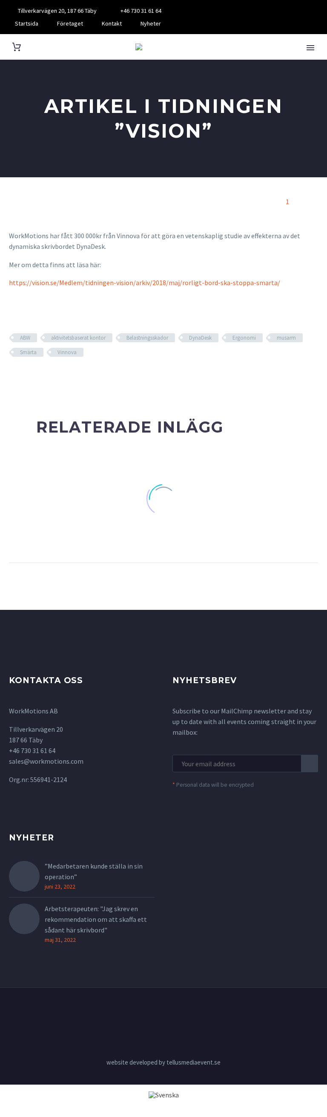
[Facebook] (195, 10)
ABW (25, 337)
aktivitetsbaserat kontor (78, 337)
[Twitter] (26, 377)
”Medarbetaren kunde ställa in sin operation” (94, 871)
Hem (309, 59)
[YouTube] (221, 10)
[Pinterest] (39, 377)
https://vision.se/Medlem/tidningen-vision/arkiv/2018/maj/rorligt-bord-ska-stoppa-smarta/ (144, 282)
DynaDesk (200, 337)
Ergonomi (244, 337)
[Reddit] (76, 377)
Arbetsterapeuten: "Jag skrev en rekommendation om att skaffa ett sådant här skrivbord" (96, 919)
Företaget (70, 23)
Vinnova (67, 352)
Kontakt (112, 23)
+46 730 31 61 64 (140, 10)
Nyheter (151, 23)
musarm (286, 337)
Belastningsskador (147, 337)
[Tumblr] (51, 377)
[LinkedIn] (208, 10)
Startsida (26, 23)
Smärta (28, 352)
